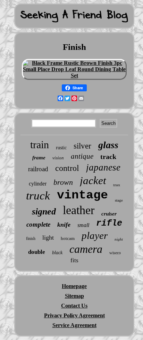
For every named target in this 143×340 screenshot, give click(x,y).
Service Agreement (74, 325)
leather (78, 210)
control (67, 168)
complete (38, 224)
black (57, 252)
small (83, 225)
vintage (82, 195)
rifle (109, 223)
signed (44, 211)
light (48, 237)
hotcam (68, 238)
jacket (93, 180)
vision (58, 157)
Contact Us (74, 306)
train (39, 144)
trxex (116, 185)
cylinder (38, 184)
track (108, 156)
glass (108, 144)
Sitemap (74, 296)
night (119, 239)
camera (85, 249)
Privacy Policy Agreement (74, 315)
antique (82, 156)
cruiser (109, 214)
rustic (61, 147)
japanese (103, 167)
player (95, 235)
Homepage (74, 286)
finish (30, 238)
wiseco (115, 252)
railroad (38, 169)
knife (63, 224)
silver (82, 146)
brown (63, 182)
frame (38, 157)
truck (38, 195)
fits (74, 260)
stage (119, 200)
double (36, 252)
